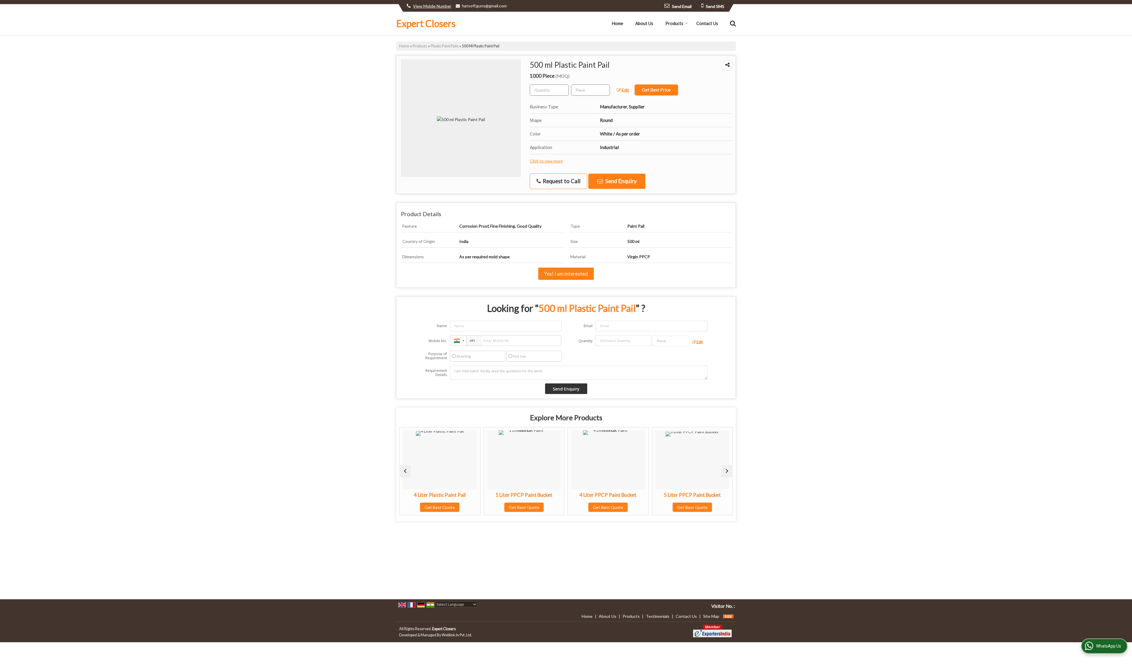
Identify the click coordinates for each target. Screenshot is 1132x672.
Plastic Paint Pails (444, 46)
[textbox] (590, 90)
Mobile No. (438, 340)
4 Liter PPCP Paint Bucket (595, 495)
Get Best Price (656, 89)
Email (588, 325)
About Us (644, 23)
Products (674, 23)
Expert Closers (425, 23)
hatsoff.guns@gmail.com (484, 5)
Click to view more (546, 160)
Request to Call (561, 181)
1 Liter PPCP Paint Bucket (511, 495)
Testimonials (657, 616)
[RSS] (728, 616)
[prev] (405, 471)
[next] (727, 471)
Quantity (585, 340)
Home (617, 23)
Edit (625, 89)
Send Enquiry (620, 181)
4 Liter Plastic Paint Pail (427, 495)
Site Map (711, 616)
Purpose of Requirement (436, 356)
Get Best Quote (427, 507)
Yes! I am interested (566, 274)
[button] (432, 6)
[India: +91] (458, 340)
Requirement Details (436, 373)
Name (442, 325)
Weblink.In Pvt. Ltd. (457, 635)
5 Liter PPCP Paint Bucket (679, 495)
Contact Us (707, 23)
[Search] (732, 23)
